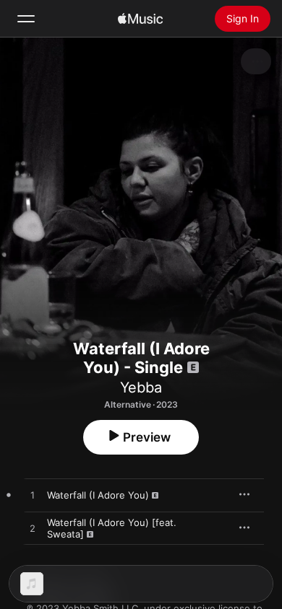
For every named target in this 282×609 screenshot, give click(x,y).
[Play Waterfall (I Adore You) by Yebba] (32, 495)
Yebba (141, 387)
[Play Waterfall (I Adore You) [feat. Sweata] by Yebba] (32, 528)
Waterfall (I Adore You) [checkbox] (98, 495)
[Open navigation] (26, 19)
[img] (140, 18)
